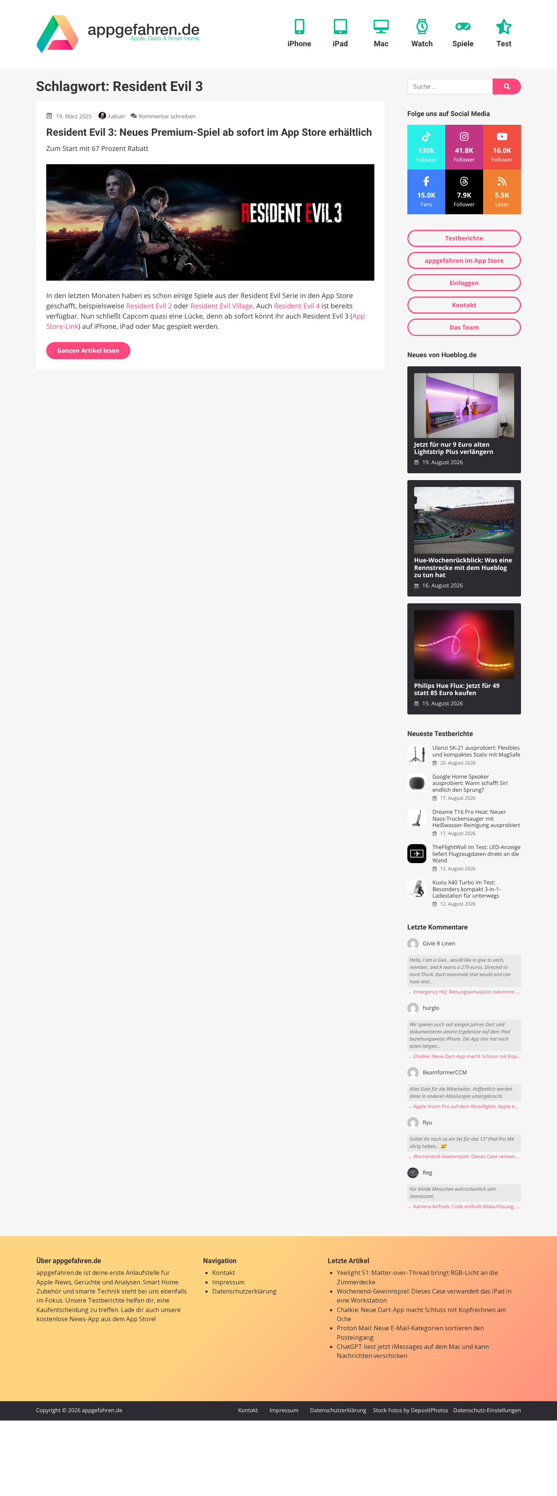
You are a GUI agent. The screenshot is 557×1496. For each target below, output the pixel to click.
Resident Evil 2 (149, 306)
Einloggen (464, 283)
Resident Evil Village (221, 306)
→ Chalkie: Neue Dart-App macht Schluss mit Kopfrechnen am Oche (464, 1056)
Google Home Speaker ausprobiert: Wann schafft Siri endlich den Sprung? (470, 783)
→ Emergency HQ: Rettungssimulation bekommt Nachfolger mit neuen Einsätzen (464, 992)
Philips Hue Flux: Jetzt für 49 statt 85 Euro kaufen (457, 689)
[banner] (118, 34)
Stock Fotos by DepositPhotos (410, 1410)
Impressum (228, 1282)
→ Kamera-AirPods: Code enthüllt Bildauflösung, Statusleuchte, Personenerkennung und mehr (464, 1206)
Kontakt (464, 305)
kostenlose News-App (67, 1319)
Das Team (464, 327)
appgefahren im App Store (464, 260)
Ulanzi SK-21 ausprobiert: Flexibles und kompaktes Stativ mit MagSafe (476, 751)
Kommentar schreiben (167, 116)
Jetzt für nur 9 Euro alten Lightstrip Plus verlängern (453, 448)
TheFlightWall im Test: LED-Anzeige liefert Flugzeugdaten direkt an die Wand (476, 854)
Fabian (116, 116)
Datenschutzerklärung (244, 1291)
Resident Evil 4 (297, 306)
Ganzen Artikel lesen (88, 350)
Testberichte (464, 238)
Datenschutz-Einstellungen (487, 1410)
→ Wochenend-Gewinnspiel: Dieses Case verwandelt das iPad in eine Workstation (464, 1156)
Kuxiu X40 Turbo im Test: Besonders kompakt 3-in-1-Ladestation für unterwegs (466, 889)
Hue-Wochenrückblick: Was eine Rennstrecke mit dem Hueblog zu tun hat (463, 568)
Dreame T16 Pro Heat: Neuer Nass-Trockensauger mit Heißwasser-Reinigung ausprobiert (476, 819)
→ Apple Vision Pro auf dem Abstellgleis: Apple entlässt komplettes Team (464, 1106)
